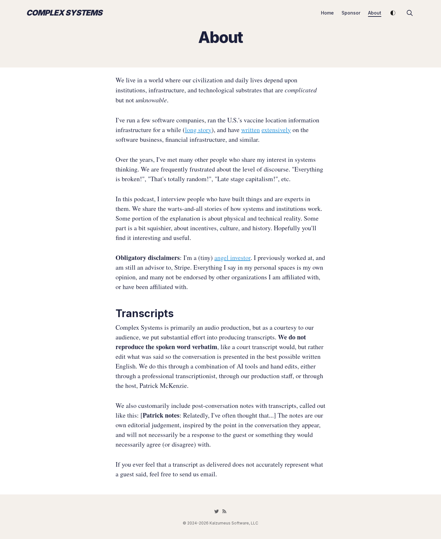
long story (198, 129)
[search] (410, 13)
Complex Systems (64, 13)
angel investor (232, 257)
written (250, 129)
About (374, 13)
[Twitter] (217, 511)
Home (327, 13)
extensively (276, 129)
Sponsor (351, 13)
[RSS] (224, 511)
